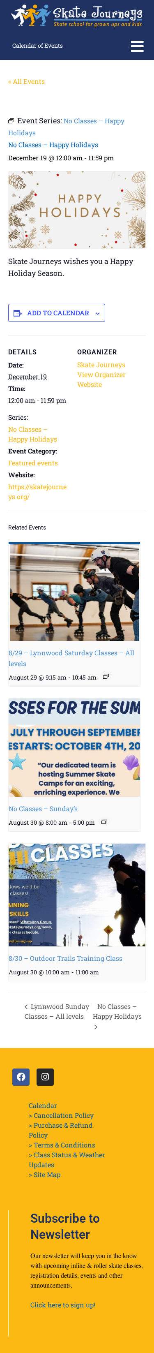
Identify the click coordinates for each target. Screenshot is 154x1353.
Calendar (43, 1105)
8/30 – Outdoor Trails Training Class (65, 958)
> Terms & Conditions (62, 1144)
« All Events (26, 81)
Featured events (33, 462)
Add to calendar (58, 312)
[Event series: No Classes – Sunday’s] (104, 821)
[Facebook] (21, 1077)
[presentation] (74, 591)
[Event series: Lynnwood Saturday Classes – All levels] (106, 676)
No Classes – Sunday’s (43, 808)
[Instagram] (45, 1077)
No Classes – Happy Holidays (117, 1011)
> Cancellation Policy (61, 1115)
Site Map (47, 1174)
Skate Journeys (101, 364)
